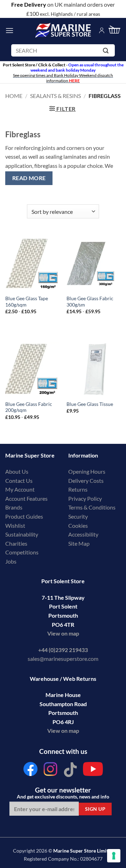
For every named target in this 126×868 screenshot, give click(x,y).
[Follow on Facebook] (30, 771)
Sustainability (21, 534)
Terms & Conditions (91, 507)
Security (78, 516)
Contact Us (19, 480)
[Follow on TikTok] (70, 771)
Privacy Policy (85, 498)
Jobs (10, 561)
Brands (13, 507)
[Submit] (107, 52)
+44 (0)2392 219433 (63, 649)
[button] (9, 30)
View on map (63, 633)
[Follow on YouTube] (93, 771)
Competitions (21, 552)
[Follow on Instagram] (50, 771)
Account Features (26, 498)
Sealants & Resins (55, 95)
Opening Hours (86, 471)
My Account (20, 489)
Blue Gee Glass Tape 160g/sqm (26, 302)
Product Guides (24, 516)
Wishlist (15, 525)
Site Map (79, 543)
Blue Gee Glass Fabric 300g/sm (89, 302)
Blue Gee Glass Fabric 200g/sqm (28, 407)
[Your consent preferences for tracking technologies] (113, 855)
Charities (16, 543)
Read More (29, 178)
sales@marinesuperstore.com (63, 658)
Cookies (78, 525)
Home (13, 95)
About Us (16, 471)
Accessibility (83, 534)
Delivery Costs (86, 480)
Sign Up (95, 809)
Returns (78, 489)
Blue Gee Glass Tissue (89, 404)
